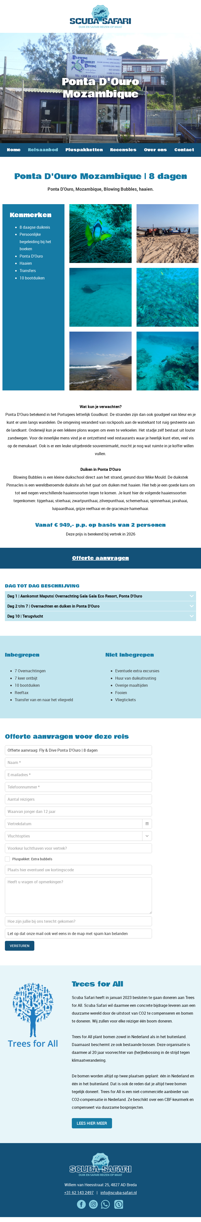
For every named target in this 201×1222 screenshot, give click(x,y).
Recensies (123, 150)
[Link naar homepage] (100, 16)
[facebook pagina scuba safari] (81, 1204)
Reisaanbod (43, 150)
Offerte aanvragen (100, 558)
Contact (184, 150)
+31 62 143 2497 (79, 1192)
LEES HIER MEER (92, 1123)
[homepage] (100, 1164)
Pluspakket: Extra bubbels (32, 859)
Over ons (155, 150)
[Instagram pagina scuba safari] (93, 1204)
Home (14, 150)
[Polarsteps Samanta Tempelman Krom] (119, 1204)
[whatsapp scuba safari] (105, 1204)
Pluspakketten (84, 150)
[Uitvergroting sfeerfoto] (100, 233)
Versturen (19, 945)
